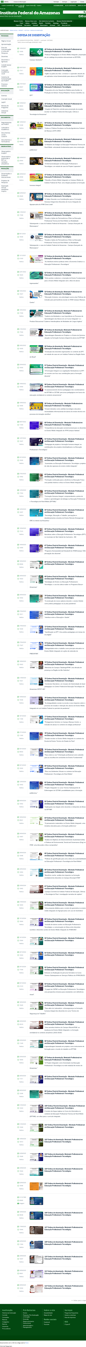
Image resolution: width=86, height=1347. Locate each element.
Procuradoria (6, 1329)
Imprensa (5, 1326)
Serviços (64, 2)
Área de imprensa (70, 1317)
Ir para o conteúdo (7, 5)
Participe (56, 2)
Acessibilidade (58, 5)
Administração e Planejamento (28, 1326)
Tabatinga (56, 23)
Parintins (48, 23)
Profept (21, 30)
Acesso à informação (20, 2)
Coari (21, 23)
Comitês (4, 1315)
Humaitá (35, 25)
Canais (82, 2)
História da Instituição (9, 1313)
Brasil (6, 2)
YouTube (85, 16)
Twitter (80, 16)
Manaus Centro (18, 21)
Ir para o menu (19, 5)
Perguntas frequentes (71, 1313)
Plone (27, 1343)
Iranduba (34, 23)
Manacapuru (44, 25)
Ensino (25, 1313)
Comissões (5, 1317)
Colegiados (5, 1322)
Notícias (26, 30)
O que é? (67, 1324)
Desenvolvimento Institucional (28, 1322)
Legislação (74, 2)
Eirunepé (52, 25)
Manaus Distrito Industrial (64, 21)
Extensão (26, 1319)
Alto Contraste (70, 5)
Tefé (58, 25)
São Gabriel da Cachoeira (47, 21)
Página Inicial (13, 30)
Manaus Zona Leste (31, 21)
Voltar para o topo (79, 1300)
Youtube (46, 1324)
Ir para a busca (30, 5)
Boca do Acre (66, 25)
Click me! (6, 1346)
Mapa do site (48, 1315)
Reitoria (4, 1320)
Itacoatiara (27, 25)
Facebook (82, 16)
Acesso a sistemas (70, 1315)
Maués (41, 23)
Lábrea (27, 23)
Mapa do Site (82, 5)
